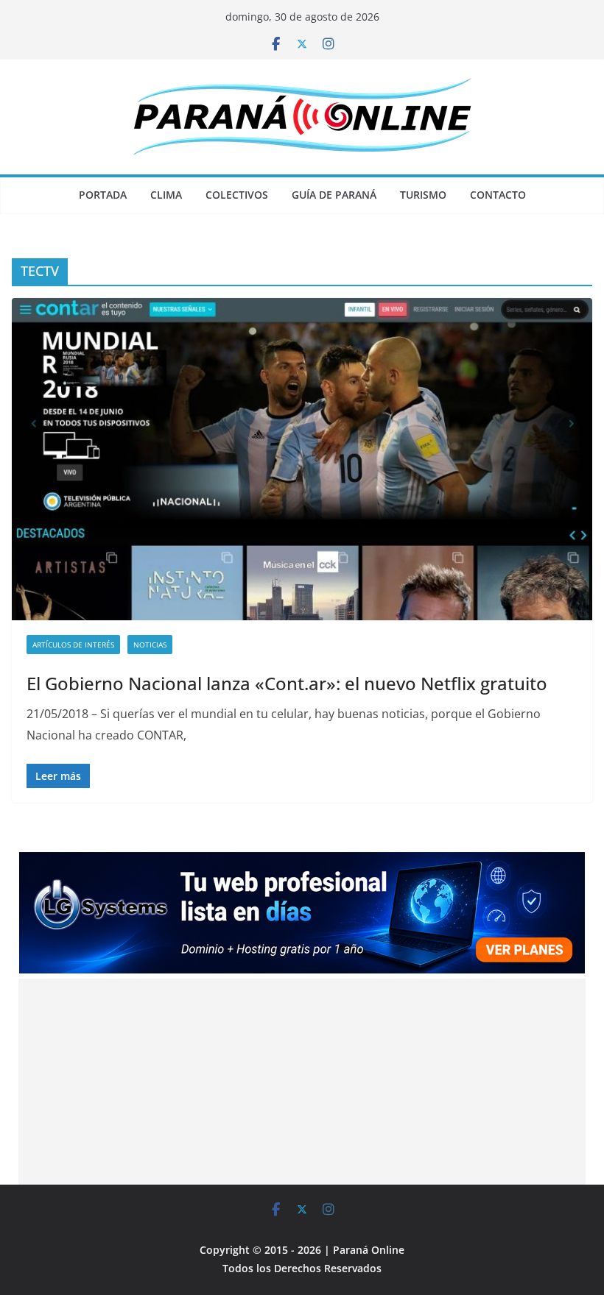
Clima (166, 195)
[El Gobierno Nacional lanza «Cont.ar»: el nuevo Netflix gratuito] (302, 459)
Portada (103, 195)
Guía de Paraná (334, 195)
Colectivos (237, 195)
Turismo (423, 195)
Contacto (498, 195)
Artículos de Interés (73, 644)
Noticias (149, 644)
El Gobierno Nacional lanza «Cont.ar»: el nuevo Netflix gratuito (287, 683)
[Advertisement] (302, 1082)
